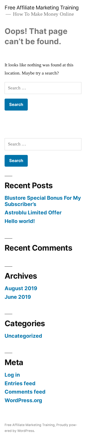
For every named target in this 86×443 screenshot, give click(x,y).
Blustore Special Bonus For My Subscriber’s (43, 201)
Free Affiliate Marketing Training (42, 7)
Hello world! (20, 221)
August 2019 (21, 288)
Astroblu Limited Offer (33, 212)
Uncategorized (23, 336)
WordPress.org (23, 400)
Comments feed (25, 392)
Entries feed (20, 383)
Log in (12, 375)
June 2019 (18, 297)
